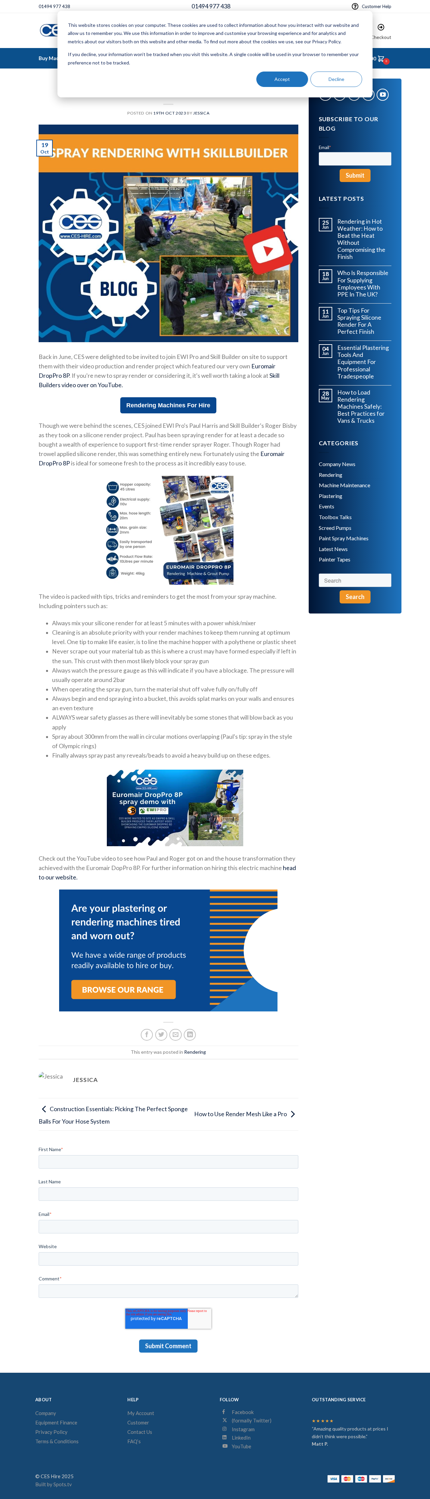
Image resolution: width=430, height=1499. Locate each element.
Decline (336, 79)
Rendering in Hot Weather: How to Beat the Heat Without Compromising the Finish (361, 239)
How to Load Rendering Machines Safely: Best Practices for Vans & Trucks (361, 406)
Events (326, 506)
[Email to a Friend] (175, 1035)
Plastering (330, 496)
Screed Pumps (335, 528)
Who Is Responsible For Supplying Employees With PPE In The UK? (362, 283)
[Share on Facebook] (147, 1035)
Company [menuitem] (45, 1413)
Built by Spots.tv (53, 1484)
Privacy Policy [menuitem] (51, 1432)
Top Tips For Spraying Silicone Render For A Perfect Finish (359, 321)
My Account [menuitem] (140, 1413)
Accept (282, 79)
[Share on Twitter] (161, 1035)
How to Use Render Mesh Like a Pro (240, 1113)
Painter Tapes (334, 559)
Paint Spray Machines (344, 538)
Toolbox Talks (335, 517)
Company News (337, 464)
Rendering (195, 1052)
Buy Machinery (56, 58)
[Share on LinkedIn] (190, 1035)
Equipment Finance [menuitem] (56, 1422)
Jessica (201, 113)
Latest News (333, 549)
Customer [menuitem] (138, 1422)
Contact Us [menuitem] (139, 1432)
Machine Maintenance (344, 485)
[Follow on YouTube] (383, 95)
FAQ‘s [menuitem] (134, 1441)
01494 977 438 (54, 6)
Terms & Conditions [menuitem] (57, 1441)
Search (355, 596)
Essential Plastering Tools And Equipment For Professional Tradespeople (363, 361)
